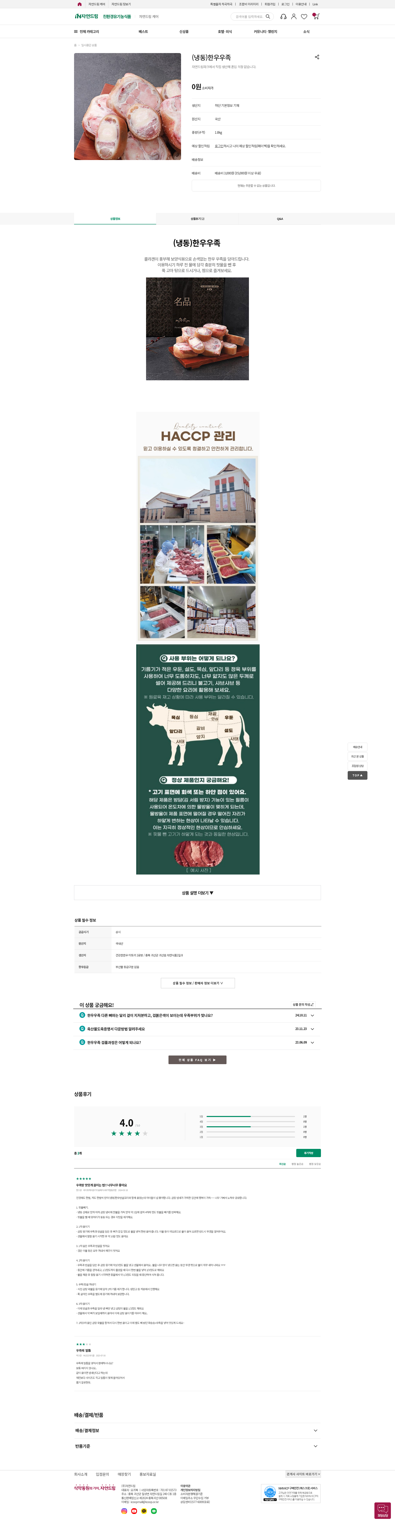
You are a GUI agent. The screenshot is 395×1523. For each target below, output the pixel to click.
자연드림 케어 (96, 4)
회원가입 (270, 4)
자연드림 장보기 (121, 4)
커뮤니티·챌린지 (265, 31)
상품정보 (115, 219)
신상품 (184, 31)
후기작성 (308, 1153)
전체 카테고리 (89, 31)
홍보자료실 (147, 1474)
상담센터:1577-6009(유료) (195, 1502)
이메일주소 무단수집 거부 (194, 1498)
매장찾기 (124, 1474)
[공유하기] (317, 57)
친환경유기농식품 (117, 16)
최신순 (282, 1164)
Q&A (280, 219)
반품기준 (82, 1446)
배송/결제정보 (87, 1430)
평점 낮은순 (315, 1164)
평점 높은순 (297, 1164)
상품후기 (197, 219)
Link (315, 4)
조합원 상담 (358, 766)
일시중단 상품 (89, 45)
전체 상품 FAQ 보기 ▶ (197, 1060)
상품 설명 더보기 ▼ (197, 893)
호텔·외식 (225, 31)
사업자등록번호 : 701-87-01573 (158, 1490)
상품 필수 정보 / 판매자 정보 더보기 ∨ (198, 983)
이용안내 (301, 4)
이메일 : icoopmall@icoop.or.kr (140, 1502)
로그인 (285, 4)
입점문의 (102, 1474)
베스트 (143, 31)
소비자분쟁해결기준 (191, 1494)
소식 (306, 31)
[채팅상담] (382, 1510)
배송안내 (357, 747)
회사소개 (80, 1474)
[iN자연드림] (79, 4)
